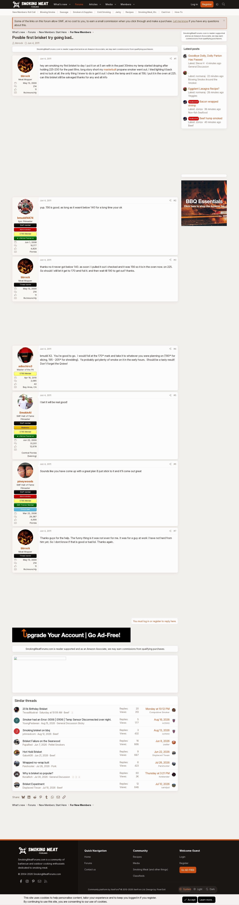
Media (109, 4)
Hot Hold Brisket (32, 751)
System (187, 889)
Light (199, 889)
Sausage (64, 12)
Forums (79, 4)
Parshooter (28, 766)
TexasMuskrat (30, 712)
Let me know (180, 21)
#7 (175, 531)
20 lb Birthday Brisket (35, 708)
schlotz (166, 723)
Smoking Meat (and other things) (150, 869)
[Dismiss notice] (223, 21)
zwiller (166, 744)
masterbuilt (110, 69)
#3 (175, 260)
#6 (175, 464)
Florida (33, 251)
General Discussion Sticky (70, 723)
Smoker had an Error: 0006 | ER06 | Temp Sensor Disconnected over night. (67, 719)
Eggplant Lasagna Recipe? (203, 88)
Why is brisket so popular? (38, 773)
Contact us (90, 869)
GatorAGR (28, 755)
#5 (175, 395)
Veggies (192, 95)
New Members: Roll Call (24, 12)
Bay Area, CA (30, 387)
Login (182, 856)
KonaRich (28, 777)
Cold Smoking (104, 12)
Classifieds (139, 875)
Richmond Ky (30, 92)
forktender (164, 776)
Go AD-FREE (187, 870)
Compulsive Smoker (159, 712)
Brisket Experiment (33, 784)
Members (126, 4)
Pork (53, 766)
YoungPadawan (31, 723)
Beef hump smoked (210, 118)
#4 (175, 348)
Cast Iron (165, 12)
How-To (179, 12)
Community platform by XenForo (117, 889)
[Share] (171, 59)
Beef (66, 712)
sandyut (165, 787)
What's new (60, 4)
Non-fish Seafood (197, 112)
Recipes (130, 12)
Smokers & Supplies (83, 12)
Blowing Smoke (47, 12)
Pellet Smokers (57, 744)
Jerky (118, 12)
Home (87, 856)
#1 (175, 58)
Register (183, 863)
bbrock (19, 43)
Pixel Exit (161, 889)
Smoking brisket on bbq (36, 730)
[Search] (223, 4)
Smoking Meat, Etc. (147, 12)
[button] (69, 4)
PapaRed (28, 744)
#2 (175, 200)
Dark (212, 889)
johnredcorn (29, 734)
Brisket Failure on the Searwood (41, 741)
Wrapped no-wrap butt (36, 762)
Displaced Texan (161, 755)
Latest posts (191, 48)
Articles (93, 4)
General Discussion (59, 777)
